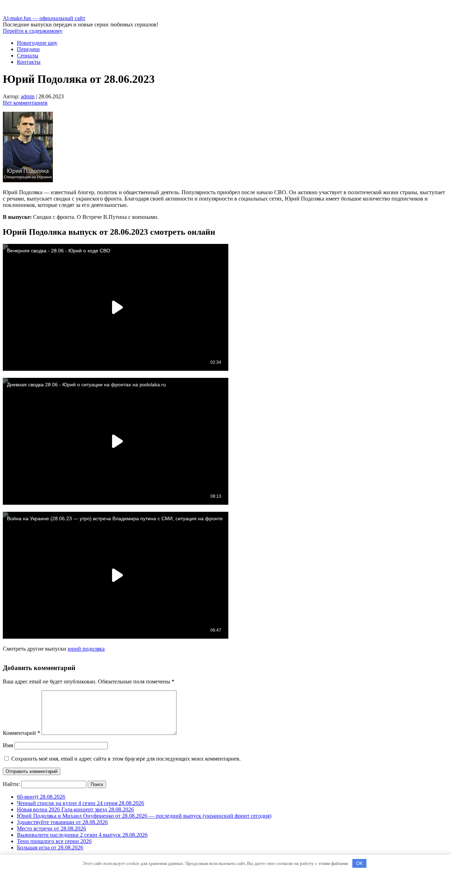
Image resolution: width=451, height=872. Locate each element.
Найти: (11, 784)
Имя (8, 745)
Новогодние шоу (37, 43)
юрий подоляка (86, 649)
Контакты (29, 62)
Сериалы (27, 56)
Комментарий (21, 733)
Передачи (28, 49)
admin (28, 96)
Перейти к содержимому (32, 31)
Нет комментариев (25, 103)
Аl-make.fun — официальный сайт (44, 18)
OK (359, 863)
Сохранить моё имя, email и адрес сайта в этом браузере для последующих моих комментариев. (126, 759)
